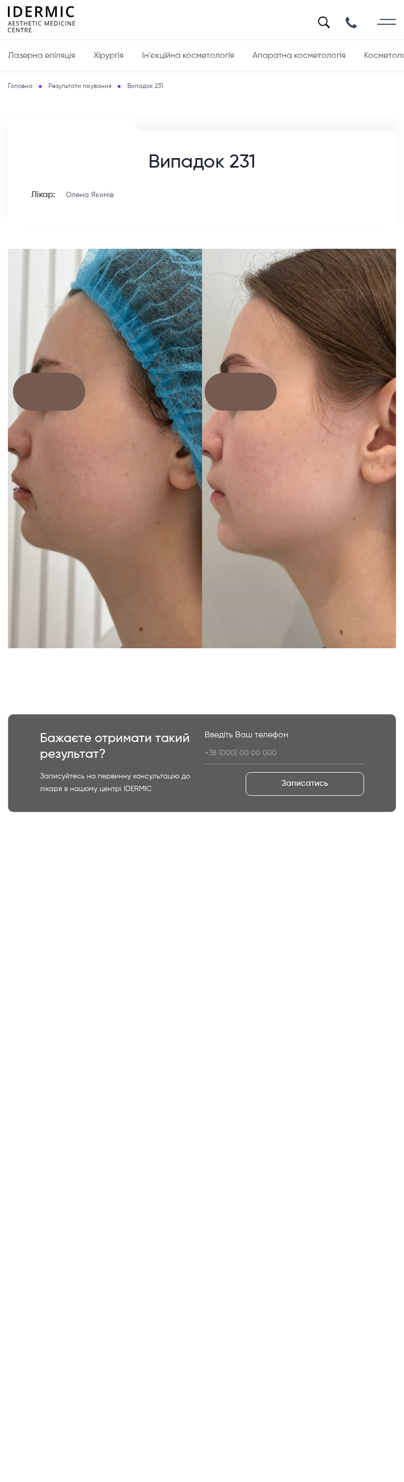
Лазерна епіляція (41, 56)
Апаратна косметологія (299, 56)
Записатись (304, 783)
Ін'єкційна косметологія (188, 56)
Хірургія (109, 56)
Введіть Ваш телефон (246, 735)
